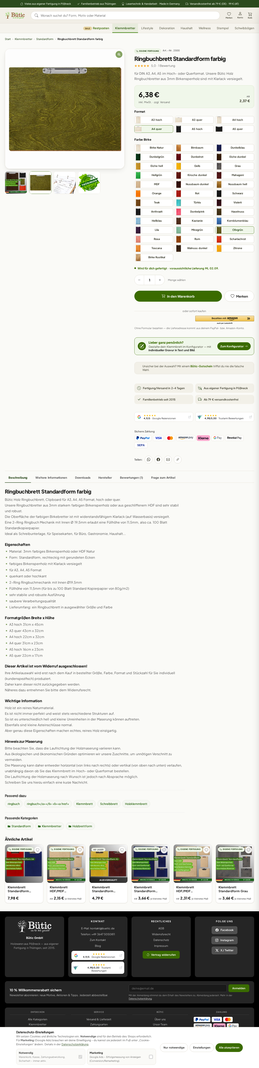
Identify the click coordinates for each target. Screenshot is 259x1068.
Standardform (44, 39)
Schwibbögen (244, 28)
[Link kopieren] (178, 459)
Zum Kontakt (98, 940)
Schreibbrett (109, 804)
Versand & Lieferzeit (98, 1019)
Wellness (205, 28)
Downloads (82, 477)
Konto (240, 17)
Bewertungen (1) (131, 477)
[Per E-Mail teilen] (168, 459)
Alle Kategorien (37, 1019)
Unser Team (160, 1024)
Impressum (161, 945)
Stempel (223, 28)
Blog (98, 945)
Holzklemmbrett (136, 804)
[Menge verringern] (139, 280)
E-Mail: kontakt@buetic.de (98, 928)
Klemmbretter (125, 28)
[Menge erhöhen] (160, 280)
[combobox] (128, 15)
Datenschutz (161, 940)
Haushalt (187, 28)
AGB (161, 928)
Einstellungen (201, 1047)
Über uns (160, 1019)
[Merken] (37, 850)
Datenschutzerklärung (140, 998)
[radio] (153, 120)
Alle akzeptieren (229, 1047)
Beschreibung (17, 477)
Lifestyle (147, 28)
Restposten (97, 28)
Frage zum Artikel (163, 477)
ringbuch (14, 804)
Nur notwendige (173, 1047)
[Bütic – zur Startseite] (15, 15)
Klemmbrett (84, 804)
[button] (224, 320)
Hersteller (105, 477)
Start (8, 39)
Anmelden (238, 988)
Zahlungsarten (99, 1024)
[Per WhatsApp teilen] (148, 459)
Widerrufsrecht (161, 934)
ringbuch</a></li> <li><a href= (48, 804)
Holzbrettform (82, 826)
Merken (229, 17)
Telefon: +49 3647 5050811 (98, 934)
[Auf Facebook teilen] (158, 459)
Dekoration (167, 28)
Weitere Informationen (51, 477)
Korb (250, 17)
